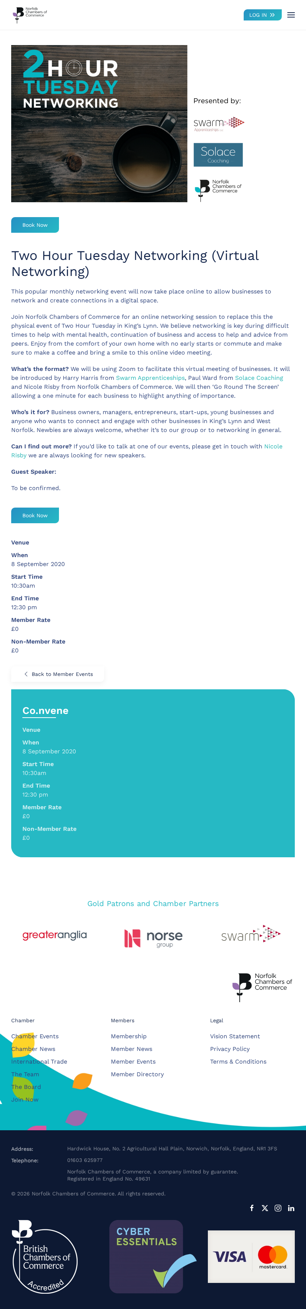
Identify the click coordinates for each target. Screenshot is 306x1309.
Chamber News (33, 1048)
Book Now (35, 225)
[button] (291, 15)
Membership (129, 1036)
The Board (26, 1086)
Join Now (24, 1099)
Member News (131, 1048)
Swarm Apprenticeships (150, 377)
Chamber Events (35, 1036)
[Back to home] (30, 15)
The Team (25, 1074)
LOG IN (258, 15)
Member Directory (137, 1074)
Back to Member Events (62, 674)
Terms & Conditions (238, 1061)
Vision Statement (235, 1036)
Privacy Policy (230, 1048)
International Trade (39, 1061)
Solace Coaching (259, 377)
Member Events (133, 1061)
